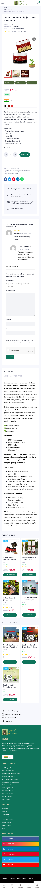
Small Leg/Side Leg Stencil (10, 782)
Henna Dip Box (8, 10)
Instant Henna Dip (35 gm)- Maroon (9, 599)
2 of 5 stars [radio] (12, 284)
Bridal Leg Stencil (7, 788)
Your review (10, 290)
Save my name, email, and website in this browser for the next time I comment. (19, 342)
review (13, 32)
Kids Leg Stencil (7, 796)
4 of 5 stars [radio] (26, 284)
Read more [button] (29, 615)
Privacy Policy (6, 822)
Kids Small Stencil (7, 790)
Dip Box (9, 171)
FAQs (3, 828)
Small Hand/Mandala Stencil (11, 773)
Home (5, 8)
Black (13, 28)
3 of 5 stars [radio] (19, 284)
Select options (10, 574)
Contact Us (5, 814)
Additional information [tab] (13, 376)
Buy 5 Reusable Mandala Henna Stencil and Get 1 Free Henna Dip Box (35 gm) (10, 686)
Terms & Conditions (8, 820)
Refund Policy (6, 825)
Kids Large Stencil (7, 793)
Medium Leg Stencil (8, 785)
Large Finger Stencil (8, 770)
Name (8, 319)
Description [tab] (8, 371)
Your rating (10, 280)
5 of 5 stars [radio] (10, 286)
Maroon (18, 28)
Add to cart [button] (29, 574)
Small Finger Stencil (8, 768)
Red (22, 28)
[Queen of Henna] (20, 3)
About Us (4, 811)
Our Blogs (5, 808)
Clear (8, 108)
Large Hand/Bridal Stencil (10, 779)
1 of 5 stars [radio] (7, 284)
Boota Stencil (6, 799)
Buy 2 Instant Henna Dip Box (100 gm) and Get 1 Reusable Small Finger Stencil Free (30, 599)
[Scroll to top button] (38, 881)
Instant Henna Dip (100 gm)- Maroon (9, 559)
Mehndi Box (26, 171)
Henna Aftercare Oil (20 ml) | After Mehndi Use (29, 559)
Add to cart (24, 154)
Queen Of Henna (13, 173)
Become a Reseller (8, 817)
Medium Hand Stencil (8, 776)
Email (8, 329)
